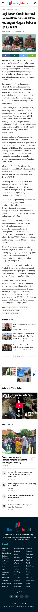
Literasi (16, 566)
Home (3, 9)
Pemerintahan (18, 584)
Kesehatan (5, 586)
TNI (27, 575)
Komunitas (17, 551)
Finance (4, 567)
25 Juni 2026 (28, 350)
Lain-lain (17, 557)
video (28, 584)
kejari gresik (23, 307)
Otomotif (17, 578)
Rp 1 (17, 310)
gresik (15, 307)
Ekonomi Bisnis (6, 553)
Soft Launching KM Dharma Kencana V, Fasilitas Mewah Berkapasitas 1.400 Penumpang (20, 474)
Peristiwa (29, 548)
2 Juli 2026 (27, 341)
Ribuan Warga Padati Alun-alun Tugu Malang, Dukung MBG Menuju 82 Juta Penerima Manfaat (22, 486)
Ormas (16, 575)
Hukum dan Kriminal (13, 9)
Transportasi (30, 581)
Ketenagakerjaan (19, 548)
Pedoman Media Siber (23, 606)
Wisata (28, 587)
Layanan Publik (18, 560)
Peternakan (29, 554)
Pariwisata (17, 581)
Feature (4, 564)
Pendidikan (17, 587)
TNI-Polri (29, 578)
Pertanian (29, 551)
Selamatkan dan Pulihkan (11, 313)
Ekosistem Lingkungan (5, 557)
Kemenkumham (6, 583)
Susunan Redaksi (9, 606)
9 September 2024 (19, 32)
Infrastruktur (5, 578)
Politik (28, 560)
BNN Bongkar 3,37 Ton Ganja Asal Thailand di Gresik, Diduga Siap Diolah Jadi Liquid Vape (24, 336)
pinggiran (29, 557)
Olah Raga (17, 572)
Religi (28, 563)
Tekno (28, 572)
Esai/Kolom (5, 561)
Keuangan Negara (8, 310)
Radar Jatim (6, 32)
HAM (3, 570)
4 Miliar (8, 307)
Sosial (28, 569)
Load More (19, 356)
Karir (32, 606)
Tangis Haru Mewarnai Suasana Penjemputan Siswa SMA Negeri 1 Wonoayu (14, 460)
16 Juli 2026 (27, 329)
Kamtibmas (5, 580)
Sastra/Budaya (30, 566)
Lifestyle (16, 563)
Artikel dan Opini (5, 549)
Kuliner (16, 554)
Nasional (16, 569)
